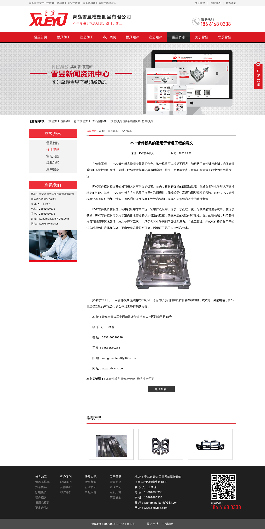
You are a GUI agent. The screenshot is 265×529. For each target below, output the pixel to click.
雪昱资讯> (115, 131)
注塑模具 (116, 121)
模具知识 (132, 37)
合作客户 (66, 487)
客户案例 (109, 37)
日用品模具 (42, 502)
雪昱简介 (115, 482)
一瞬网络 (166, 523)
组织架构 (115, 492)
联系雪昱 (224, 37)
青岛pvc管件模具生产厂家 (137, 378)
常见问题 (52, 156)
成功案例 (66, 482)
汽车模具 (41, 487)
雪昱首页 (40, 37)
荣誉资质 (115, 497)
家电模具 (41, 492)
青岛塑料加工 (101, 121)
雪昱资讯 (178, 37)
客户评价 (66, 492)
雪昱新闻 (52, 143)
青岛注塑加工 (82, 121)
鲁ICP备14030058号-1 (106, 523)
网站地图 (215, 3)
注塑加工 (86, 37)
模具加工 (63, 37)
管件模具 (41, 497)
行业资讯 (127, 131)
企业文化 (115, 487)
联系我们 (231, 3)
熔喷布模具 (42, 482)
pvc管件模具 (112, 378)
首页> (103, 131)
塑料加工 (67, 121)
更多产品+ (41, 507)
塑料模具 (147, 121)
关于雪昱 (200, 3)
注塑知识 (155, 37)
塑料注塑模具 (132, 121)
